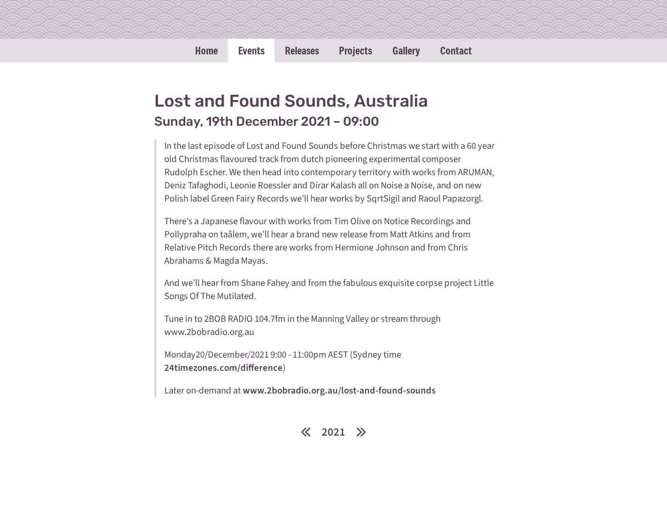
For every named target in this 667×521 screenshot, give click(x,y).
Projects (355, 50)
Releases (302, 50)
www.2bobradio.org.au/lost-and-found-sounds (339, 390)
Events (251, 50)
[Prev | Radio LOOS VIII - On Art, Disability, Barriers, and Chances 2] (305, 432)
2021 (333, 432)
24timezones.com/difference (223, 367)
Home (206, 50)
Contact (456, 50)
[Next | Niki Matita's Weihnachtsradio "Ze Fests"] (361, 432)
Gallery (406, 50)
